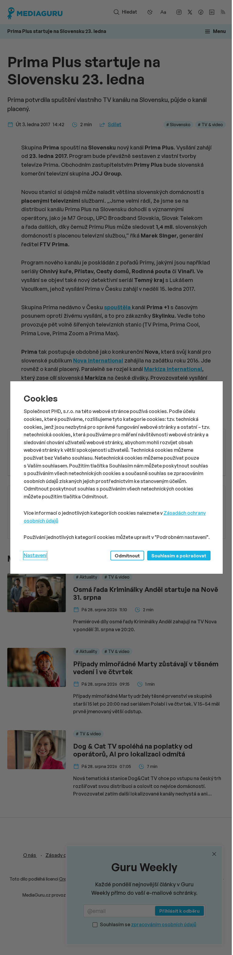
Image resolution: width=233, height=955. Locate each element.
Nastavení (35, 555)
